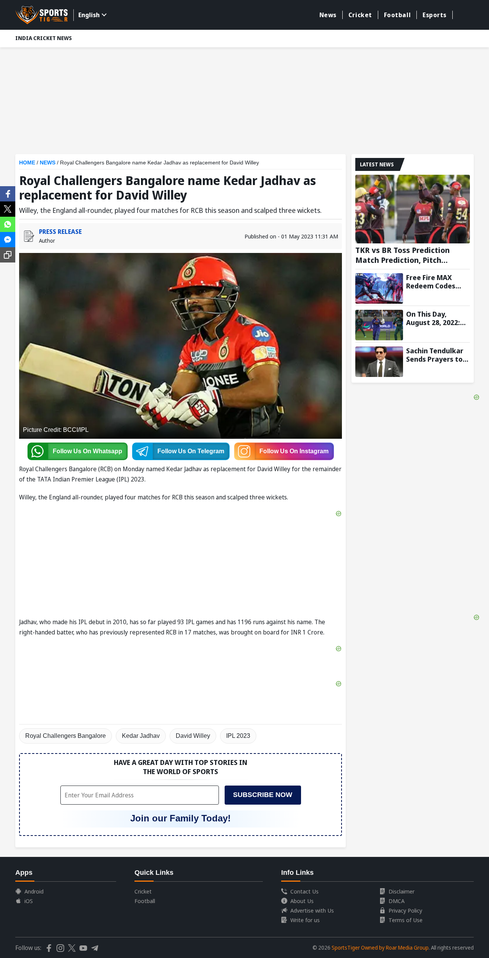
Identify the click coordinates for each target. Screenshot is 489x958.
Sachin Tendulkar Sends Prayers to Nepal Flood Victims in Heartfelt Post (434, 354)
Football (397, 15)
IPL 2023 (238, 736)
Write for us (305, 920)
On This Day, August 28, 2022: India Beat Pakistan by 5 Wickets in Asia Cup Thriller (433, 318)
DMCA (397, 901)
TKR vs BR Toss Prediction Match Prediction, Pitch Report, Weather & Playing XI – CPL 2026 (412, 255)
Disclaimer (402, 891)
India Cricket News (43, 38)
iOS (28, 901)
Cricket (360, 15)
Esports (435, 15)
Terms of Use (406, 920)
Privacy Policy (405, 910)
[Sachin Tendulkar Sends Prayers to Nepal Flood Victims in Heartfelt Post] (379, 361)
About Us (302, 901)
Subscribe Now (262, 795)
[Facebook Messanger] (7, 239)
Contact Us (304, 891)
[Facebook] (7, 193)
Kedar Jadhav (141, 736)
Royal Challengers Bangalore (65, 736)
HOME (27, 162)
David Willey (193, 736)
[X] (7, 208)
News (328, 15)
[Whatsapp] (7, 223)
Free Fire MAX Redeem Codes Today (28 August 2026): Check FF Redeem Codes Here (435, 281)
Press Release (60, 231)
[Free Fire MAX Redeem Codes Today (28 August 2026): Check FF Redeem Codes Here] (379, 288)
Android (34, 891)
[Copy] (7, 254)
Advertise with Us (312, 910)
